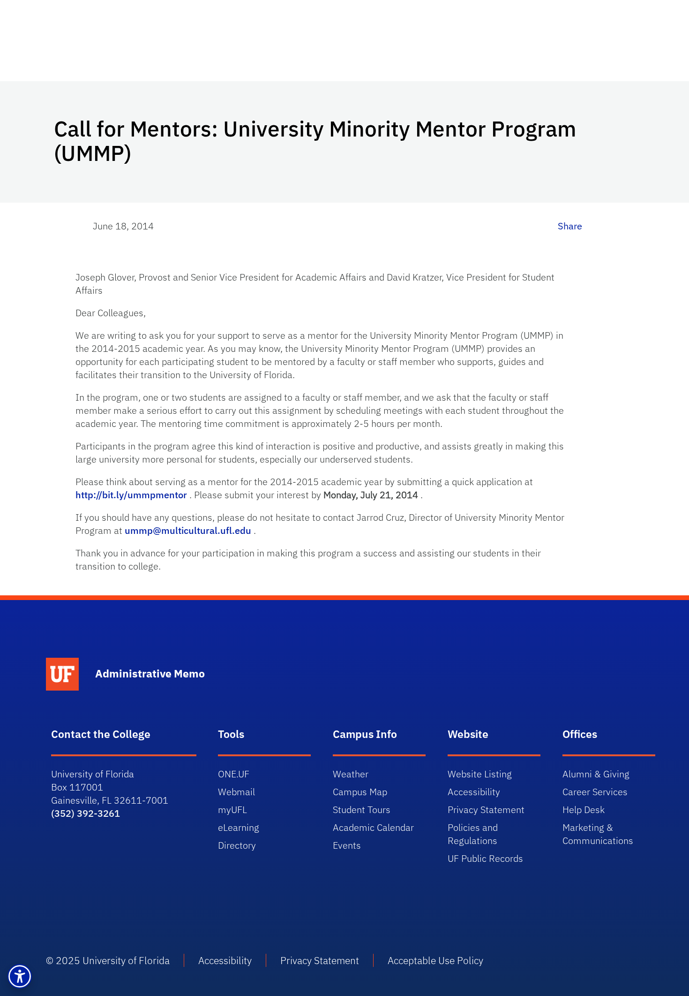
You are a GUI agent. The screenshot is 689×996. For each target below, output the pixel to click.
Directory (237, 845)
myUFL (232, 809)
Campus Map (360, 791)
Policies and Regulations (473, 834)
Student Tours (361, 809)
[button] (19, 976)
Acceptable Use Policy (435, 960)
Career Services (595, 791)
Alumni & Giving (595, 774)
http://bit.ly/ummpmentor (132, 494)
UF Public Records (485, 858)
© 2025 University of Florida (108, 960)
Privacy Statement (486, 809)
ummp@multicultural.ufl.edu (189, 530)
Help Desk (583, 809)
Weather (350, 774)
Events (347, 845)
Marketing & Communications (597, 834)
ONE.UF (233, 774)
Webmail (236, 791)
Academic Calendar (373, 827)
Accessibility (474, 791)
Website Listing (480, 774)
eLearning (238, 827)
